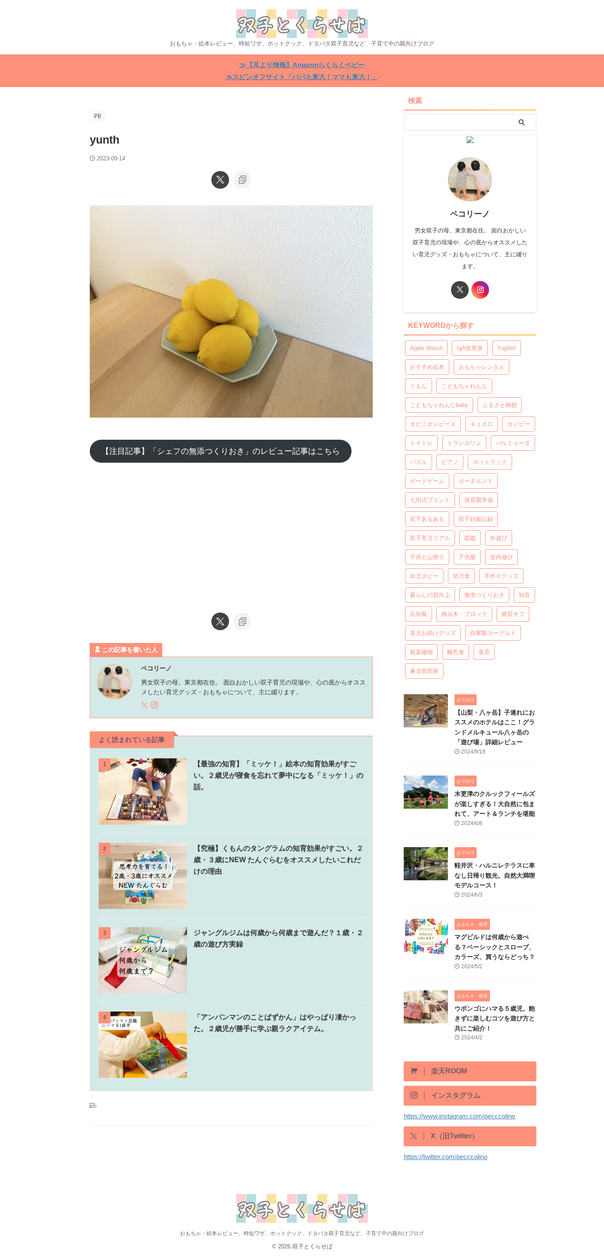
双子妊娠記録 (476, 519)
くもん (418, 386)
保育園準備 (478, 500)
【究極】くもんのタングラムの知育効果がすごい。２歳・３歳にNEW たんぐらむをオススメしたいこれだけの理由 (278, 859)
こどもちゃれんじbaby (439, 405)
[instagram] (155, 705)
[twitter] (220, 180)
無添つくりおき (484, 595)
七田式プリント (430, 500)
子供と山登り (427, 557)
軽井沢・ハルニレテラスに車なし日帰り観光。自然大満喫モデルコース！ (495, 875)
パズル (418, 462)
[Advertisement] (231, 533)
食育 (484, 652)
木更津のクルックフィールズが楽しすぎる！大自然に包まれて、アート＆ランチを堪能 (495, 803)
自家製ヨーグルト (493, 633)
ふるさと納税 (499, 405)
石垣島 (418, 614)
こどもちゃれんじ (464, 386)
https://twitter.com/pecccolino (445, 1156)
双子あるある (427, 519)
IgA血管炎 (470, 348)
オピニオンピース (433, 424)
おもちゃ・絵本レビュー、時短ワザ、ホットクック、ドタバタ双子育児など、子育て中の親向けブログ (302, 1233)
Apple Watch (426, 348)
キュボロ (481, 424)
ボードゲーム (427, 481)
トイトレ (421, 443)
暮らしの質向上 (430, 595)
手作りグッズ (501, 576)
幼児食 (461, 576)
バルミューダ (513, 443)
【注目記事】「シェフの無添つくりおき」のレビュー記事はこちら (220, 451)
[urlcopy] (242, 180)
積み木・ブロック (464, 614)
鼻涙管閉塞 (424, 671)
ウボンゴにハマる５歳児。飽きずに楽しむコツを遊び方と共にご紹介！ (495, 1018)
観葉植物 (421, 652)
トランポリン (464, 443)
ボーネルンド (476, 481)
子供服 (467, 557)
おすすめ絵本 (427, 367)
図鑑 (470, 538)
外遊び (498, 538)
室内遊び (501, 557)
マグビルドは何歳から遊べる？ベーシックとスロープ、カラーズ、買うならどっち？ (495, 946)
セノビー (518, 424)
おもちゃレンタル (482, 367)
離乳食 (455, 652)
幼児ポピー (424, 576)
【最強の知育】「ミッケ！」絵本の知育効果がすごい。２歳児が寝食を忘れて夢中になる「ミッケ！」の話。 (278, 775)
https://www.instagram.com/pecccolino (459, 1116)
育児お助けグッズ (433, 633)
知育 (524, 595)
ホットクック (490, 462)
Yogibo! (506, 348)
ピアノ (450, 462)
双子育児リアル (430, 538)
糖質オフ (512, 614)
